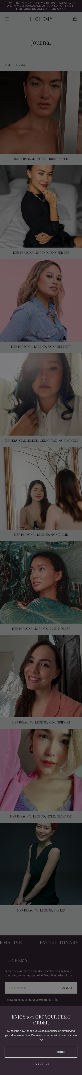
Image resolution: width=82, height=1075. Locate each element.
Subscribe (64, 1051)
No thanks (41, 1064)
